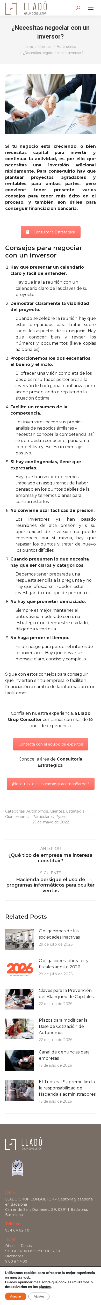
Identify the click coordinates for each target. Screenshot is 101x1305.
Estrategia (75, 811)
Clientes (57, 811)
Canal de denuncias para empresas (64, 1055)
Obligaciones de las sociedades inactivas (59, 934)
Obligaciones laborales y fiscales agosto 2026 (64, 963)
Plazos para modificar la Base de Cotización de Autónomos (63, 1026)
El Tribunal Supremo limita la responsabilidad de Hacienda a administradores (67, 1088)
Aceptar (15, 1296)
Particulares (43, 816)
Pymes (61, 816)
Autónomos (37, 811)
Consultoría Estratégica (54, 232)
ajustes (45, 1287)
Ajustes (39, 1296)
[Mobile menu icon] (90, 8)
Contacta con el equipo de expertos (50, 744)
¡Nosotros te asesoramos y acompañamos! (50, 783)
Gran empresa (18, 816)
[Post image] (19, 939)
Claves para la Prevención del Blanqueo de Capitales (66, 993)
